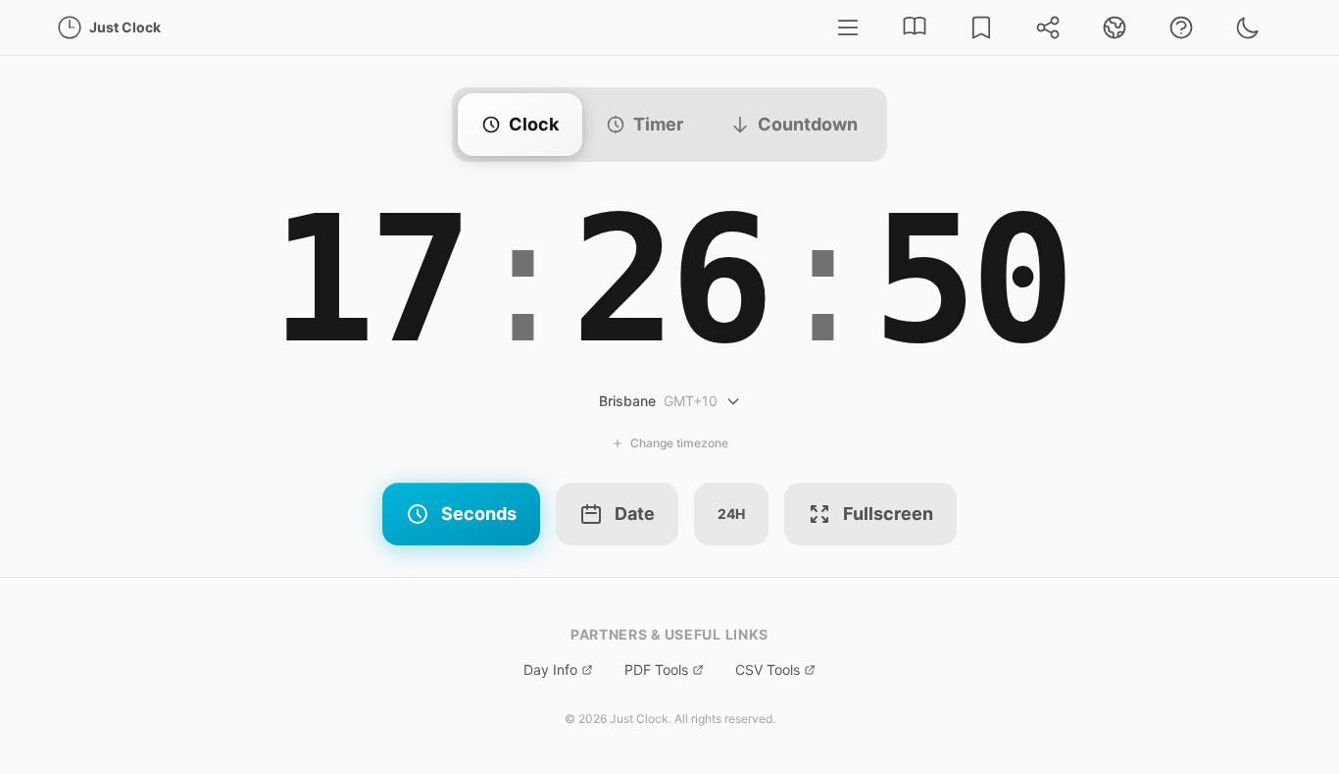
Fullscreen (888, 513)
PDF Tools (656, 669)
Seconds (479, 513)
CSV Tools (767, 669)
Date (635, 513)
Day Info (550, 669)
